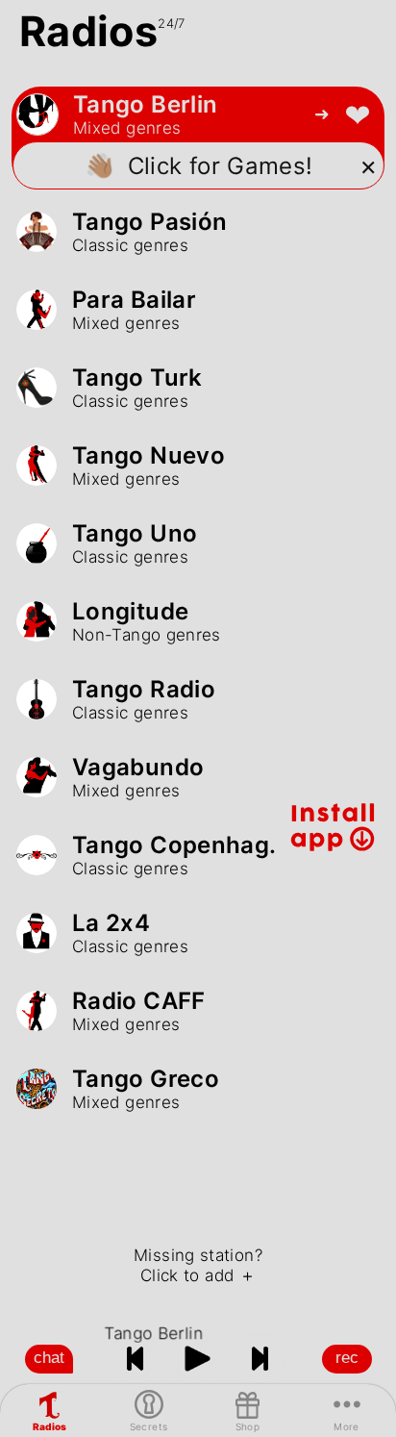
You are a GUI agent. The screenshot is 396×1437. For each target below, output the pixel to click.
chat (49, 1358)
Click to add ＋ (198, 1275)
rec (347, 1358)
